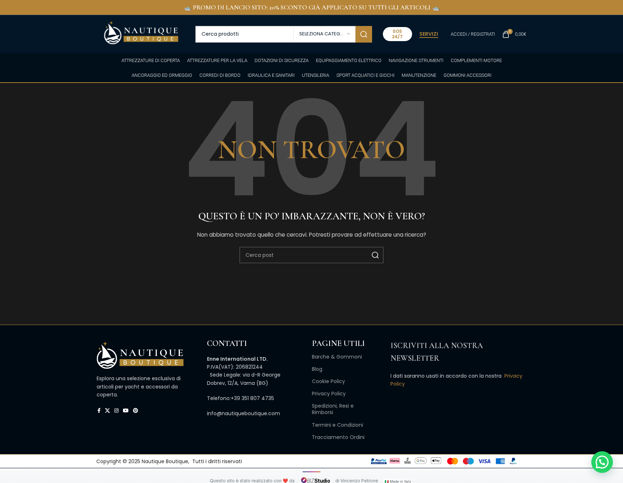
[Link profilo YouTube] (126, 411)
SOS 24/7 (397, 33)
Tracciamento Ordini (338, 437)
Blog (317, 369)
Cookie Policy (328, 381)
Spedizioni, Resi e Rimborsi (333, 409)
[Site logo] (141, 33)
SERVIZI (428, 34)
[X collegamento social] (107, 411)
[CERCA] (363, 34)
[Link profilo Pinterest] (135, 411)
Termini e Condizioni (337, 425)
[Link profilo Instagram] (116, 411)
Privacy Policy (329, 393)
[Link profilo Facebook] (99, 411)
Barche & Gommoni (337, 356)
